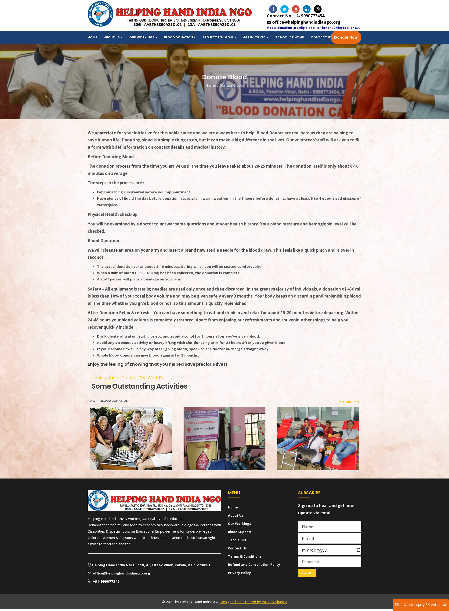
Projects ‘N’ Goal (218, 37)
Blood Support (240, 532)
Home (92, 37)
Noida (100, 453)
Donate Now (346, 37)
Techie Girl (237, 540)
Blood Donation (178, 37)
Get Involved (254, 37)
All (92, 400)
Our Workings (142, 37)
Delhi (286, 453)
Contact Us (321, 37)
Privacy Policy (239, 573)
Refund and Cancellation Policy (254, 564)
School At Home (289, 37)
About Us (112, 37)
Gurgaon (197, 453)
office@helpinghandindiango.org (305, 22)
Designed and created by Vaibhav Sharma (253, 601)
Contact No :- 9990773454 (295, 15)
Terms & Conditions (244, 556)
